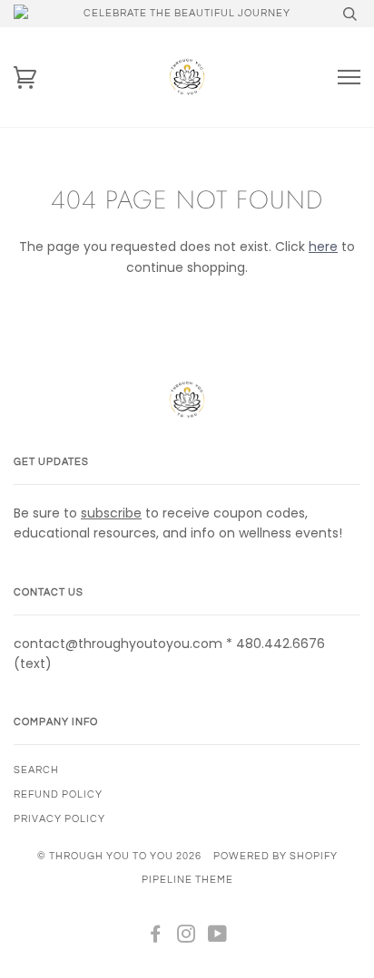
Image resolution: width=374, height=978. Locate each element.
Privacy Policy (59, 819)
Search (36, 770)
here (323, 246)
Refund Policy (58, 794)
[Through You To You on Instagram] (186, 938)
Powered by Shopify (275, 856)
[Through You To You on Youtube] (218, 938)
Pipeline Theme (187, 880)
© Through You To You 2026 (119, 856)
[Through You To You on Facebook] (155, 938)
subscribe (111, 513)
